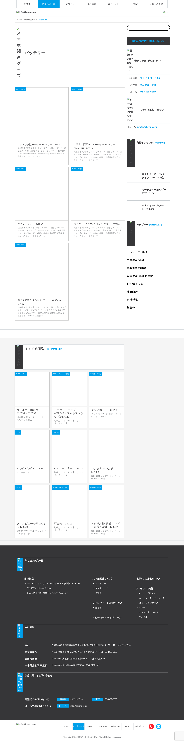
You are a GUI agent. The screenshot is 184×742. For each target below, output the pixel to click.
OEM (135, 4)
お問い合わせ (156, 4)
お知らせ (70, 4)
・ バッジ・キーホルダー (148, 612)
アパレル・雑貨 (144, 588)
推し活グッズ (135, 283)
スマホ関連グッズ (102, 578)
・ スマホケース (100, 583)
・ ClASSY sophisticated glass (37, 588)
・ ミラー (140, 607)
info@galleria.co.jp (147, 126)
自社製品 (132, 299)
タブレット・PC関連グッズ (107, 602)
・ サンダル (141, 617)
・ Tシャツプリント (145, 593)
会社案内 (92, 4)
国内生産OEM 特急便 (140, 275)
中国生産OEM (135, 260)
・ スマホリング (100, 588)
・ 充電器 (97, 593)
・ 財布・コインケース (147, 603)
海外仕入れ (113, 4)
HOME (27, 4)
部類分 (131, 307)
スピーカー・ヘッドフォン (106, 617)
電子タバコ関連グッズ (148, 578)
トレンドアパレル (137, 252)
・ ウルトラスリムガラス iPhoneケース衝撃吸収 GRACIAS (52, 583)
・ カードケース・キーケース (150, 598)
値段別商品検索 (136, 268)
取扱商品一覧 (48, 4)
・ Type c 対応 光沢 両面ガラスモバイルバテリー (47, 593)
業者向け (132, 291)
